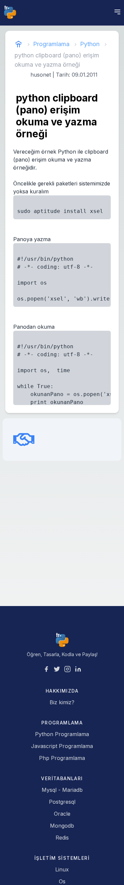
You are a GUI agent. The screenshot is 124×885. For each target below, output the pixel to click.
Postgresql (62, 801)
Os (62, 881)
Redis (62, 837)
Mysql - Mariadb (62, 789)
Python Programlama (62, 734)
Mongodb (62, 825)
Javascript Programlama (62, 746)
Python (90, 43)
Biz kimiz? (62, 702)
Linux (62, 869)
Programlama (51, 43)
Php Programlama (62, 758)
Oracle (62, 813)
